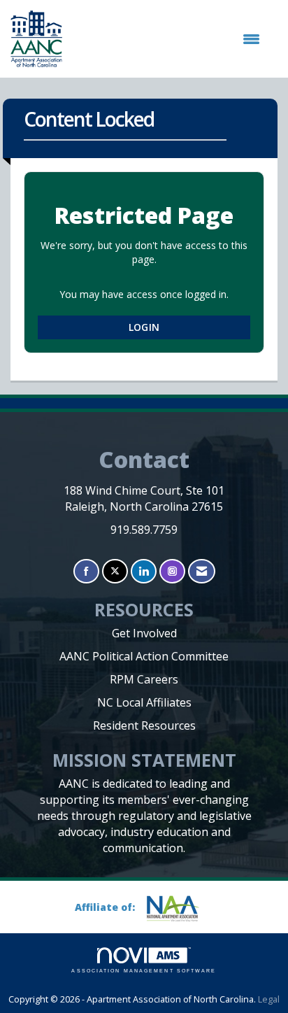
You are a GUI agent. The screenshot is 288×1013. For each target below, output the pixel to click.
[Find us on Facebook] (86, 571)
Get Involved (144, 633)
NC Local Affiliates (144, 702)
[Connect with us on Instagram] (172, 571)
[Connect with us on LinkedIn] (144, 571)
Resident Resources (144, 725)
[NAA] (178, 908)
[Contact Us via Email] (201, 571)
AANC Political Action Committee (144, 656)
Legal (269, 999)
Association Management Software (143, 970)
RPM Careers (144, 679)
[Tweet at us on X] (115, 571)
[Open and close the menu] (168, 39)
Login (144, 327)
